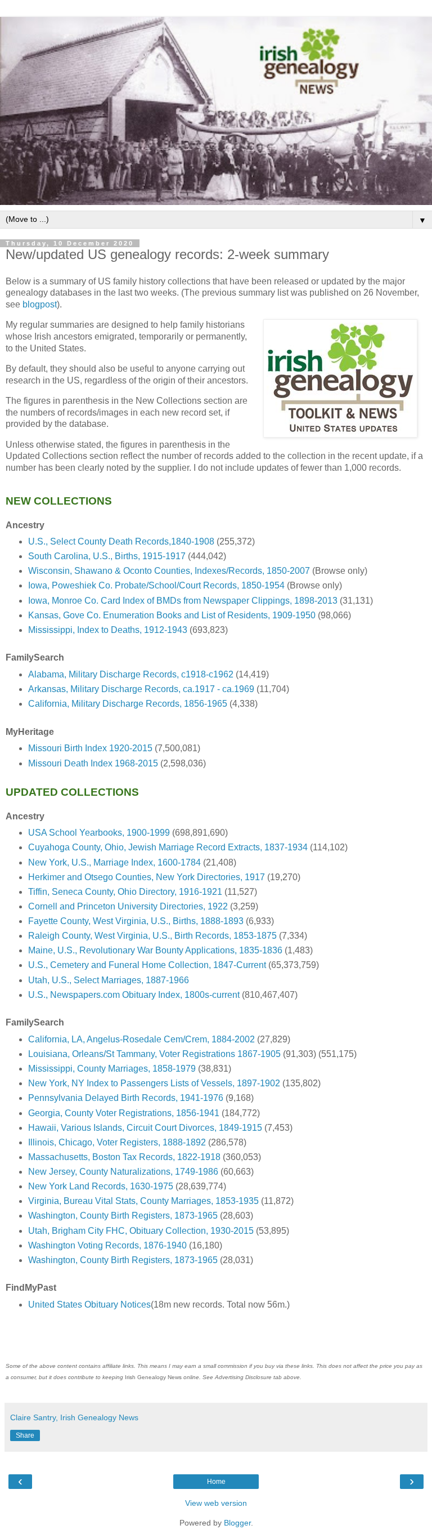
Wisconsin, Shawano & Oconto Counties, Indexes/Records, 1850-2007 (169, 571)
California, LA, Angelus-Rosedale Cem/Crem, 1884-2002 (141, 1039)
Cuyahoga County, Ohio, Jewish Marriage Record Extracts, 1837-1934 (168, 847)
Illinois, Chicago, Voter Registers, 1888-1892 (117, 1142)
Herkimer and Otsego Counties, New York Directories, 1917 (146, 877)
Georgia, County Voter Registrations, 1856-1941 (123, 1113)
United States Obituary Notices (89, 1304)
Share (25, 1435)
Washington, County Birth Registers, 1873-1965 (123, 1215)
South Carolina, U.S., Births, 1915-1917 (107, 556)
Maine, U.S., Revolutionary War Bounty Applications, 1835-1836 (155, 950)
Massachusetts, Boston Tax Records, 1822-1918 (124, 1157)
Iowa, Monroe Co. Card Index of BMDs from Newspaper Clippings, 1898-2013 (183, 600)
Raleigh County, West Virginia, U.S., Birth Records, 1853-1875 (152, 935)
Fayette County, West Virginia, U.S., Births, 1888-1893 (136, 921)
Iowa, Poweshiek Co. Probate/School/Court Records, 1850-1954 (156, 585)
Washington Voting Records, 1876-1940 (107, 1245)
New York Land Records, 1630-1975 (100, 1186)
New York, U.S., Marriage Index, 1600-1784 (114, 862)
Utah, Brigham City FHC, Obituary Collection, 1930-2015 (141, 1231)
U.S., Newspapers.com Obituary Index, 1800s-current (134, 995)
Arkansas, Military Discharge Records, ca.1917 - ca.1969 (141, 689)
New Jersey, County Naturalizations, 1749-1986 (123, 1171)
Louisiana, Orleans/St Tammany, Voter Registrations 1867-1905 (154, 1054)
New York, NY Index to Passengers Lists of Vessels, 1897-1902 (154, 1083)
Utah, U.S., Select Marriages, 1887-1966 (108, 980)
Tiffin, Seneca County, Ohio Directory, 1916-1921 (125, 892)
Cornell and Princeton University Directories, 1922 (128, 906)
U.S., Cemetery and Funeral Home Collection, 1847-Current (147, 965)
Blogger (237, 1522)
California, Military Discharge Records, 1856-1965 (127, 703)
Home (216, 1482)
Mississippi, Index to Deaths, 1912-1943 (107, 630)
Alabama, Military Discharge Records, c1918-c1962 (130, 674)
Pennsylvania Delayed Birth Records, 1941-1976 (125, 1098)
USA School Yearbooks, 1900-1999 (99, 832)
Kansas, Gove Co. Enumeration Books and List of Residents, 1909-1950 (172, 615)
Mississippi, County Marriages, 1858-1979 (112, 1068)
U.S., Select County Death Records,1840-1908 (121, 541)
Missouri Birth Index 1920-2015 (90, 748)
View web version (216, 1503)
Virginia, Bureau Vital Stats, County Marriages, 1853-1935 (143, 1201)
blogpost (39, 304)
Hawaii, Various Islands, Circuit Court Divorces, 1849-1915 (145, 1127)
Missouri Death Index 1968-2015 (93, 763)
